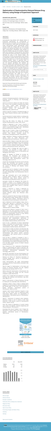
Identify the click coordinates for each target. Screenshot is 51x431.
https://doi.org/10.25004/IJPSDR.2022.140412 (14, 89)
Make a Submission (25, 352)
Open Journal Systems (7, 419)
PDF (34, 20)
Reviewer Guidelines (7, 399)
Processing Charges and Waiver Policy (11, 409)
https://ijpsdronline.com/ (35, 427)
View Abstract (37, 18)
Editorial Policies (6, 397)
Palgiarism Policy (6, 403)
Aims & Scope (6, 395)
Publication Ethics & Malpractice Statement (12, 401)
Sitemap (4, 413)
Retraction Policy (6, 405)
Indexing (5, 411)
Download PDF (37, 22)
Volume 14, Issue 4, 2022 (17, 6)
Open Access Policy (7, 407)
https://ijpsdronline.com (37, 426)
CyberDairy (37, 429)
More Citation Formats (38, 69)
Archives (8, 6)
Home (4, 6)
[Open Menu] (2, 1)
